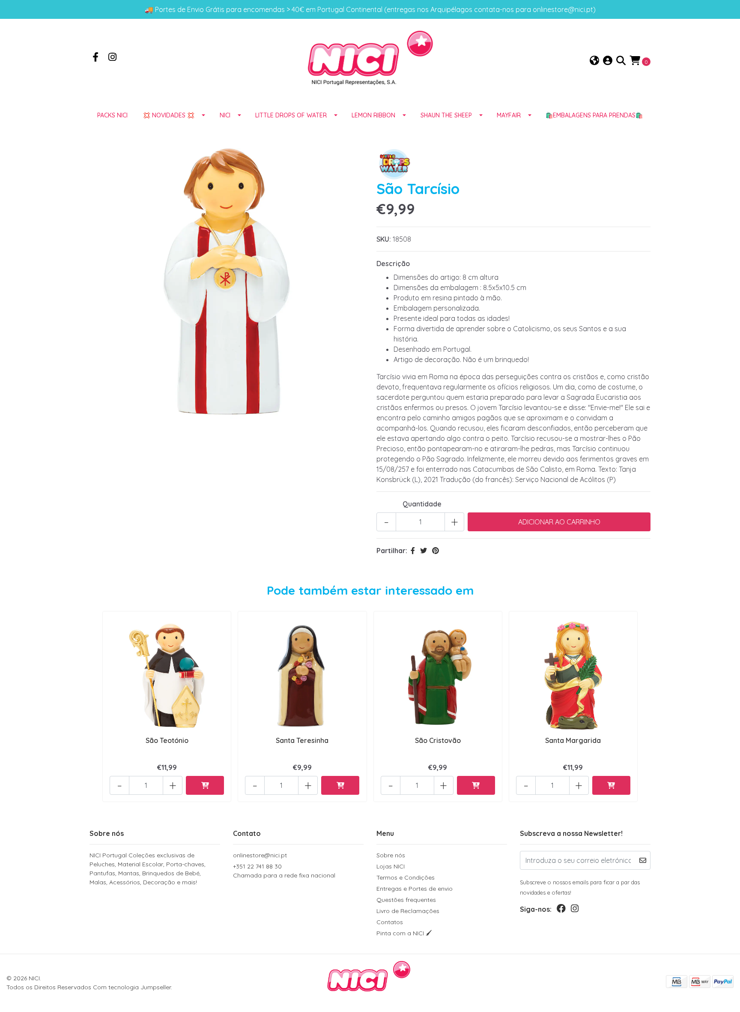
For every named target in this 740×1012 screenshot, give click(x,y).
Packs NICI (112, 115)
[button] (594, 61)
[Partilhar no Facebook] (413, 550)
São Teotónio (167, 740)
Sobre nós (390, 855)
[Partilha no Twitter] (423, 550)
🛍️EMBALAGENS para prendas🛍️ (594, 115)
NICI (225, 115)
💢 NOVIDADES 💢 (168, 115)
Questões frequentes (406, 900)
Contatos (389, 922)
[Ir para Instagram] (113, 58)
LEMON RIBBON (373, 115)
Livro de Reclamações (407, 911)
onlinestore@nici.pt (260, 855)
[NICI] (370, 60)
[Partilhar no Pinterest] (435, 550)
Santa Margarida (573, 740)
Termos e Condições (405, 877)
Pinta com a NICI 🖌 (404, 933)
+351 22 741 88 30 (284, 870)
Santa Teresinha (302, 740)
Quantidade (422, 504)
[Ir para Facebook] (95, 58)
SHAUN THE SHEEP (446, 115)
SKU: (383, 239)
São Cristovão (438, 740)
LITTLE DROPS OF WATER (291, 115)
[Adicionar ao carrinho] (205, 785)
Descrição (393, 263)
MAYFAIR (509, 115)
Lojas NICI (390, 866)
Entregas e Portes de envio (414, 888)
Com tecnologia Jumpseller (132, 987)
